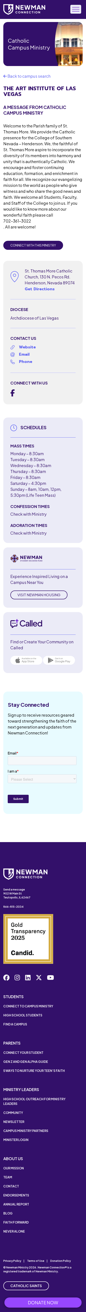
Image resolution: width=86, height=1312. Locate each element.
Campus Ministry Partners (25, 1131)
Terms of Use (35, 1260)
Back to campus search (28, 76)
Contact (11, 1186)
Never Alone (14, 1231)
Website (27, 347)
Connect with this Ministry (33, 245)
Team (7, 1177)
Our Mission (13, 1168)
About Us (13, 1158)
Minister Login (15, 1140)
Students (13, 996)
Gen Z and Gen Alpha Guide (25, 1062)
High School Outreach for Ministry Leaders (34, 1101)
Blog (8, 1213)
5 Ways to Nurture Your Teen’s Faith (34, 1071)
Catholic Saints (26, 1285)
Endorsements (16, 1195)
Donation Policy (60, 1260)
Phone (25, 362)
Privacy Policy (12, 1260)
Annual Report (16, 1204)
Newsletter (13, 1122)
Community (13, 1113)
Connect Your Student (23, 1052)
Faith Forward (16, 1222)
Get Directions (40, 289)
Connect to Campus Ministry (28, 1006)
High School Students (22, 1015)
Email (24, 354)
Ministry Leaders (21, 1089)
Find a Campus (15, 1024)
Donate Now (43, 1302)
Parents (12, 1042)
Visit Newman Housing (38, 595)
